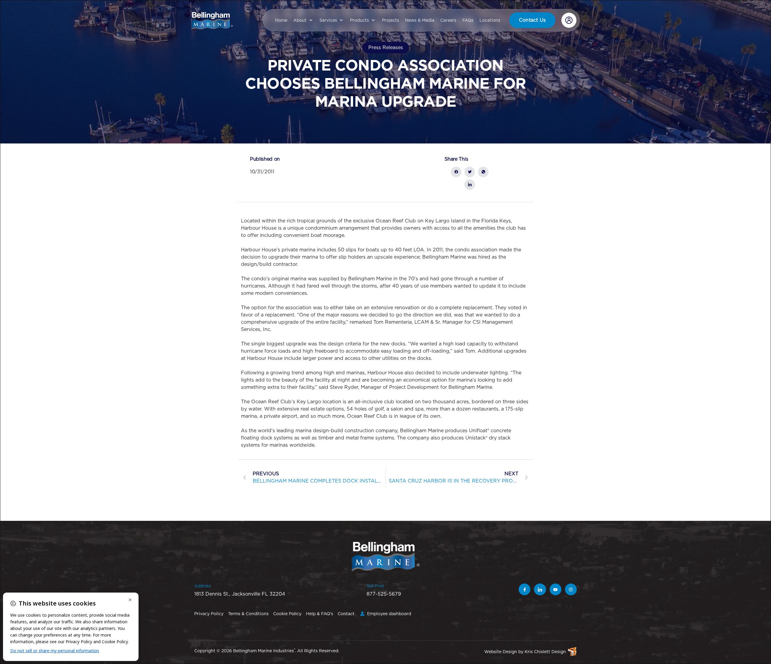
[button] (303, 20)
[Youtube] (555, 589)
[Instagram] (571, 589)
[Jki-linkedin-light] (540, 589)
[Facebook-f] (524, 589)
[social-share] (456, 172)
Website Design (500, 651)
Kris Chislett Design (545, 651)
